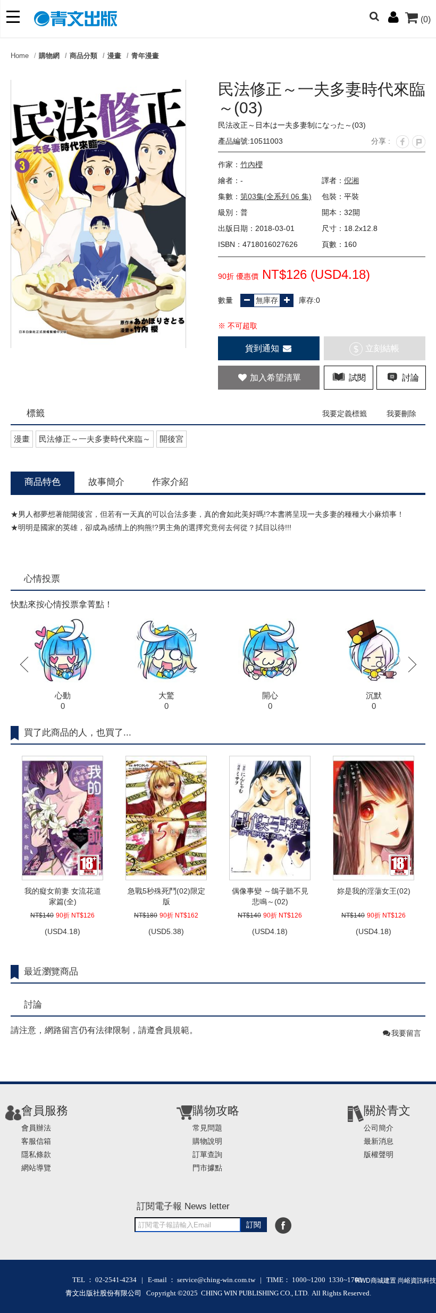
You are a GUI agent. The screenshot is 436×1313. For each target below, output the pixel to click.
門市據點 (207, 1167)
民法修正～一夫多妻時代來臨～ (94, 438)
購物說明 (207, 1141)
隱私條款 (36, 1154)
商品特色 (42, 482)
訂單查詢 (207, 1154)
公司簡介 (378, 1128)
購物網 (49, 56)
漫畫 (114, 56)
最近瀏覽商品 (51, 972)
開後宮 (171, 438)
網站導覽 (36, 1167)
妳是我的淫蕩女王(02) (373, 891)
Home (20, 56)
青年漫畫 (145, 56)
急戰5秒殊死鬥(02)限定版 (166, 896)
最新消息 (378, 1141)
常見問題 (207, 1128)
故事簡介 (106, 482)
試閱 (356, 377)
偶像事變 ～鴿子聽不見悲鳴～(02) (270, 896)
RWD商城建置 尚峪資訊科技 (395, 1280)
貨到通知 (263, 348)
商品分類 (83, 56)
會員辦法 (36, 1128)
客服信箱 (36, 1141)
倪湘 (351, 180)
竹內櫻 (251, 164)
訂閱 (253, 1224)
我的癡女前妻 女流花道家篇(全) (62, 896)
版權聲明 (378, 1154)
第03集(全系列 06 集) (276, 196)
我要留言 (406, 1033)
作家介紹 (170, 482)
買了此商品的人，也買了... (77, 733)
